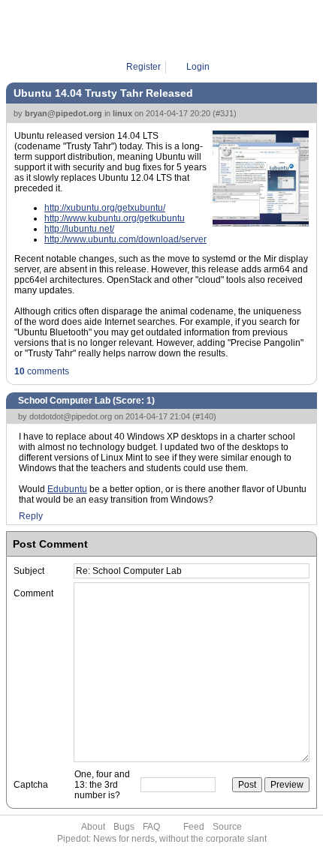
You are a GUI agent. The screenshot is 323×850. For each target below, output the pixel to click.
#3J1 (225, 113)
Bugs (123, 826)
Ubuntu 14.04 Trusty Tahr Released (103, 93)
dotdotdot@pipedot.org (70, 416)
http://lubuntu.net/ (79, 229)
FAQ (151, 826)
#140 (204, 416)
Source (227, 826)
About (93, 826)
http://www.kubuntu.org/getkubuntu (114, 218)
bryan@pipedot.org (63, 113)
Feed (193, 826)
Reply (31, 516)
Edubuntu (67, 489)
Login (198, 67)
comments (41, 371)
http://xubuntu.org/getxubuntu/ (104, 208)
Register (143, 67)
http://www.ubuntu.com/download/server (125, 239)
